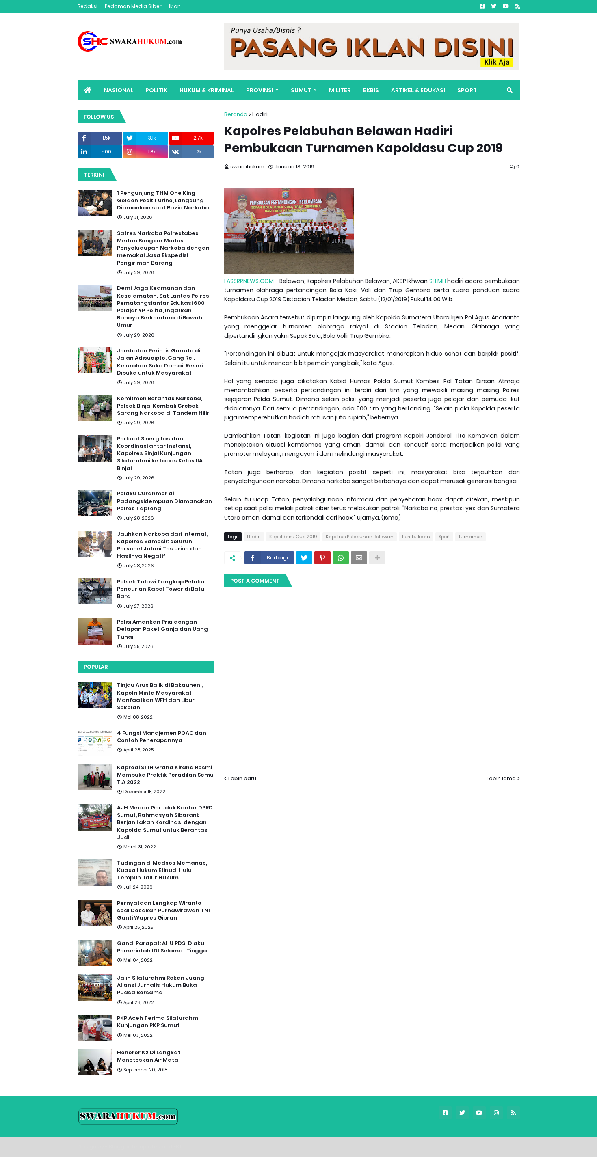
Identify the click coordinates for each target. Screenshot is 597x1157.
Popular (96, 667)
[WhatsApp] (341, 557)
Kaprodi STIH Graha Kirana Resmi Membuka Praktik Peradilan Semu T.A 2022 (165, 775)
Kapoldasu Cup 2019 (293, 536)
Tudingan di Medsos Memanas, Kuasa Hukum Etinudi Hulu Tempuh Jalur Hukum (162, 870)
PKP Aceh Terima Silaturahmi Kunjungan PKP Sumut (158, 1022)
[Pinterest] (322, 557)
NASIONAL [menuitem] (118, 90)
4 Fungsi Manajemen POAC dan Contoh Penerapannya (161, 737)
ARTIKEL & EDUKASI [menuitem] (418, 90)
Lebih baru (242, 778)
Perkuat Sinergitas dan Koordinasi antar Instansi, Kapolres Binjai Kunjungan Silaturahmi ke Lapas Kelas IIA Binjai (160, 453)
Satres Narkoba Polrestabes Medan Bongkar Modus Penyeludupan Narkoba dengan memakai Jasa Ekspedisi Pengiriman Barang (163, 248)
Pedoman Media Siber (133, 6)
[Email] (359, 557)
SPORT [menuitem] (467, 90)
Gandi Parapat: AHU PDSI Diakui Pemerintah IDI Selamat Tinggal (163, 947)
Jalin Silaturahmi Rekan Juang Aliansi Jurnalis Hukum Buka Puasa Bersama (160, 985)
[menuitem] (88, 90)
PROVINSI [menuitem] (259, 90)
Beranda (235, 114)
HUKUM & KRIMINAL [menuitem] (207, 90)
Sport (444, 536)
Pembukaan (416, 536)
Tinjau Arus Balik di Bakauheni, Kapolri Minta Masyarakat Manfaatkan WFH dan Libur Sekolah (160, 696)
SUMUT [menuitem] (301, 90)
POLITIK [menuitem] (156, 90)
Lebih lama (501, 778)
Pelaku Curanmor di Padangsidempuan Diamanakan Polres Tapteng (164, 501)
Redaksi (87, 6)
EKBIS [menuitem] (371, 90)
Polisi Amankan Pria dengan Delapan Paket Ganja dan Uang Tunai (162, 629)
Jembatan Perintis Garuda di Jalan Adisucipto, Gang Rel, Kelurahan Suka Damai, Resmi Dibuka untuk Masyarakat (160, 362)
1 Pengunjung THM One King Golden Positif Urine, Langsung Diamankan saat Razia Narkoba (163, 201)
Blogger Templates (134, 1147)
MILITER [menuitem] (340, 90)
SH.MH (437, 281)
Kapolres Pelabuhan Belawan (360, 536)
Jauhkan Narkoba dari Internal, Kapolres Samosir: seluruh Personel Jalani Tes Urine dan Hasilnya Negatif (162, 545)
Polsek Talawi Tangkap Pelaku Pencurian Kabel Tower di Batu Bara (160, 589)
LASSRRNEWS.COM (249, 281)
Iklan (175, 6)
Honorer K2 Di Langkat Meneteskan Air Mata (148, 1056)
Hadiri (260, 114)
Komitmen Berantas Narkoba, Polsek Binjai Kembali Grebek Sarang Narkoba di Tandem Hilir (163, 406)
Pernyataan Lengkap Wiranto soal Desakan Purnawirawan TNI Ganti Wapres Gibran (163, 911)
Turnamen (470, 536)
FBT (177, 1147)
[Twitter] (304, 557)
